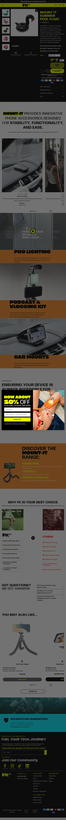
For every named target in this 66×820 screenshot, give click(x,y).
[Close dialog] (63, 391)
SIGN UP (17, 419)
